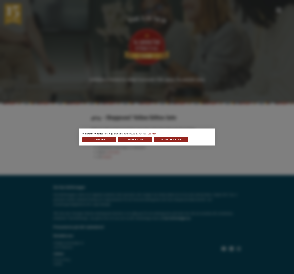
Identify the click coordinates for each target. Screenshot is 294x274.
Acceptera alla (171, 139)
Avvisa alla (135, 139)
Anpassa (99, 139)
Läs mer (152, 133)
